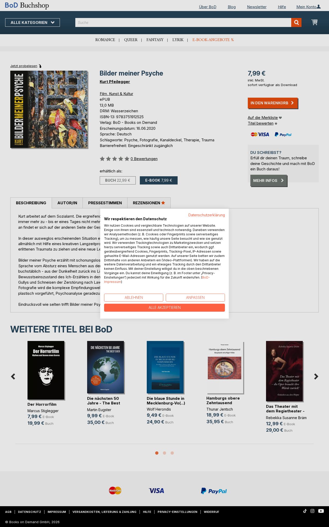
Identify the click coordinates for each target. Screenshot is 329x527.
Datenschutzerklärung (206, 215)
